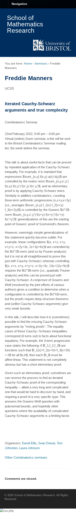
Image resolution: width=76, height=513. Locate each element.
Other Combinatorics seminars (26, 457)
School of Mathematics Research (25, 24)
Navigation (19, 3)
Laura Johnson (29, 448)
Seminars (41, 63)
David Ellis (29, 443)
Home (28, 63)
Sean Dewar (46, 443)
